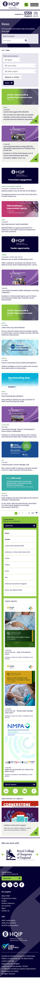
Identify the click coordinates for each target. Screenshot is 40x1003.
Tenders (7, 564)
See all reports (9, 784)
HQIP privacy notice (9, 921)
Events (7, 570)
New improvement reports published (15, 224)
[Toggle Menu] (34, 4)
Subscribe (8, 525)
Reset (6, 83)
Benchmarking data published (12, 396)
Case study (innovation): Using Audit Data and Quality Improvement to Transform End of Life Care (19, 148)
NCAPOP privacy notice (10, 924)
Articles (7, 558)
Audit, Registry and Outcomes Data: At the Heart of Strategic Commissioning (20, 498)
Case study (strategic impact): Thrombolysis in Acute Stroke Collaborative (18, 430)
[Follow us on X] (9, 883)
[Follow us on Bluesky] (15, 883)
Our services (6, 904)
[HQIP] (20, 934)
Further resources (8, 902)
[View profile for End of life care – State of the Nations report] (20, 625)
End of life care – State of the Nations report (18, 652)
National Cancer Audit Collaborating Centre (17, 259)
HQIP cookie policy (8, 919)
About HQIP (6, 894)
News (5, 107)
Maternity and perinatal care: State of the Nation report (19, 770)
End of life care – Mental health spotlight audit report (19, 711)
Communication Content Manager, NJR (15, 464)
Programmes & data (9, 897)
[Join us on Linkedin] (4, 883)
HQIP (3, 50)
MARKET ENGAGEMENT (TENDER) (11, 186)
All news (7, 539)
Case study (5, 424)
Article (4, 358)
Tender (4, 254)
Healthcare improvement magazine (16, 583)
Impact (4, 899)
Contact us (5, 909)
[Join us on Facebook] (21, 883)
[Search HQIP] (26, 5)
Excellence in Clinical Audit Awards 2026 (17, 551)
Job (3, 460)
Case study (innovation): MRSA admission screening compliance (20, 291)
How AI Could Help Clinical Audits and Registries (19, 362)
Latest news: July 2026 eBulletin (13, 327)
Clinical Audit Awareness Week (14, 545)
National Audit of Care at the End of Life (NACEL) (19, 190)
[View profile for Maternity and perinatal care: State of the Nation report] (20, 742)
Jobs (6, 577)
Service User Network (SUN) (13, 589)
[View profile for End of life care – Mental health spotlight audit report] (20, 683)
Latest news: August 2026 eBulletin (16, 111)
